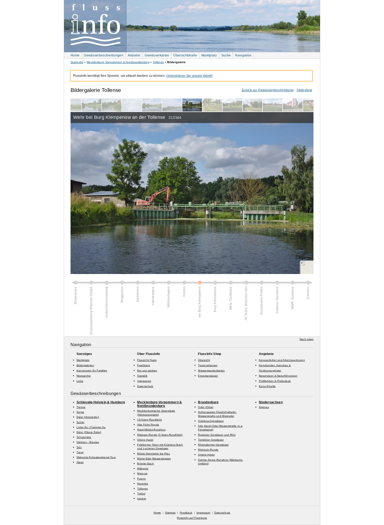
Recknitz (142, 483)
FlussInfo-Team (146, 360)
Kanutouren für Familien (92, 370)
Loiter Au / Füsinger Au (91, 427)
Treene (81, 407)
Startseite (77, 62)
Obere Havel (145, 439)
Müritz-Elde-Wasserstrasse (154, 458)
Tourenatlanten (207, 365)
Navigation (243, 55)
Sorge (80, 412)
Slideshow (304, 90)
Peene (141, 478)
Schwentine (84, 437)
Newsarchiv (84, 375)
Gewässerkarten (157, 55)
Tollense (158, 62)
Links (80, 381)
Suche (226, 55)
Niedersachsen (271, 402)
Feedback (143, 365)
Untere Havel (206, 454)
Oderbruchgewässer (211, 420)
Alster (80, 462)
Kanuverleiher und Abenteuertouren (282, 360)
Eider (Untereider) (88, 417)
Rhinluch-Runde (208, 449)
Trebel (141, 493)
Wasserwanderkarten (211, 370)
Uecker (141, 498)
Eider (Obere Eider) (89, 432)
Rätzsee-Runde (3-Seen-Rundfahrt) (160, 434)
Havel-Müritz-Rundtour (151, 429)
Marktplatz (209, 55)
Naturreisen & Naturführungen (278, 375)
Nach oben (307, 339)
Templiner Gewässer (211, 439)
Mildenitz (142, 468)
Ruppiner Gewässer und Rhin (217, 434)
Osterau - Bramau (88, 442)
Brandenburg (208, 402)
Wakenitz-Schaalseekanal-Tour (96, 457)
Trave (80, 452)
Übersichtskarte (185, 55)
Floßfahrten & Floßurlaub (275, 381)
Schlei (80, 422)
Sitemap (170, 512)
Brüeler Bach (145, 463)
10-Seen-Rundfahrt (149, 419)
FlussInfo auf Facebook (192, 517)
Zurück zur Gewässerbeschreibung (268, 90)
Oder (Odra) (205, 407)
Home (75, 55)
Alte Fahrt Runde (148, 424)
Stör (79, 447)
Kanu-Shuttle (267, 386)
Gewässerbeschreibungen (103, 55)
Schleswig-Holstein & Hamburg (101, 402)
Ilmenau (264, 407)
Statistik (142, 375)
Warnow (142, 473)
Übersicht (204, 360)
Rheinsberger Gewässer (213, 444)
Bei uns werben (147, 370)
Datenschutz (145, 386)
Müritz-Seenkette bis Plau (153, 453)
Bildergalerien (85, 365)
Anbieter (134, 55)
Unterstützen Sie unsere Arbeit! (189, 76)
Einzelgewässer (208, 375)
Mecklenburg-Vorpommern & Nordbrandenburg (118, 62)
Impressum (144, 381)
